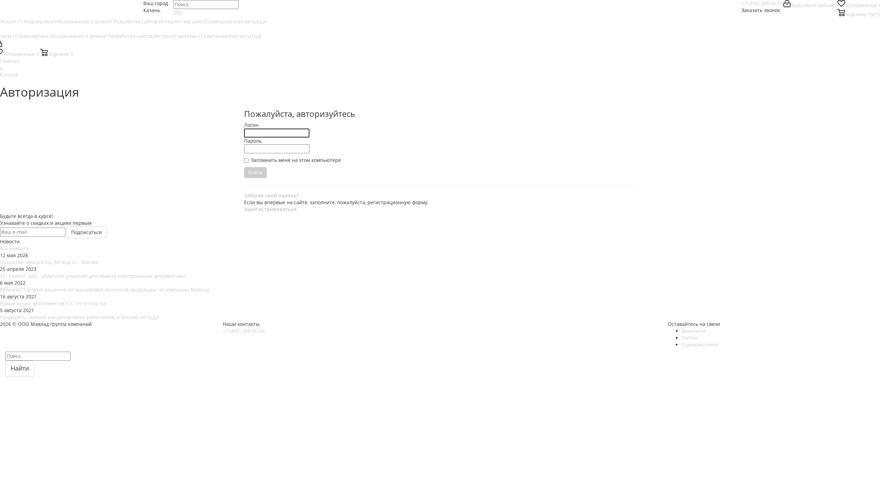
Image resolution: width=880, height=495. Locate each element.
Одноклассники (700, 344)
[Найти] (177, 12)
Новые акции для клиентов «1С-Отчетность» (53, 303)
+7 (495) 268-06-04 (762, 3)
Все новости (14, 248)
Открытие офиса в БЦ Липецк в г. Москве (49, 262)
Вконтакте (694, 331)
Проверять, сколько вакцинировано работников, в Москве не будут (80, 317)
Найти (20, 368)
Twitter (690, 337)
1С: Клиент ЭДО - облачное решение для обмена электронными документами (92, 276)
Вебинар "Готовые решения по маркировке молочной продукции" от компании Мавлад (104, 289)
